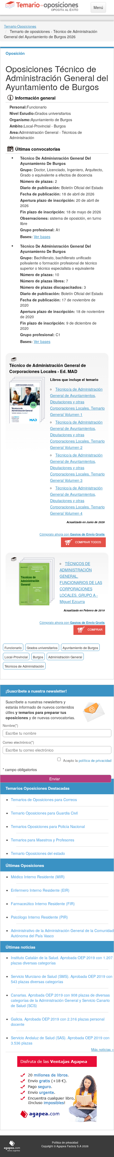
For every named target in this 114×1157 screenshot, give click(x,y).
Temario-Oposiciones (20, 26)
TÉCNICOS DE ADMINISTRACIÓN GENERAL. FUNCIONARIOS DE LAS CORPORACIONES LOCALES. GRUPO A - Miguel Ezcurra (81, 582)
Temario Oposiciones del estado (38, 853)
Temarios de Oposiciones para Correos (44, 799)
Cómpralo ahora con (72, 534)
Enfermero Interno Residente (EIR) (40, 890)
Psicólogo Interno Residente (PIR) (39, 917)
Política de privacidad (65, 1142)
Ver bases (42, 236)
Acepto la (87, 760)
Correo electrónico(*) (18, 742)
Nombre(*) (10, 725)
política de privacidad (95, 760)
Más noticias (101, 1049)
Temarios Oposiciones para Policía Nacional (48, 826)
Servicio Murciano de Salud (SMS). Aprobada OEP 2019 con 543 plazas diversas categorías (61, 979)
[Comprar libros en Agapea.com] (89, 630)
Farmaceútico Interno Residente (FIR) (43, 903)
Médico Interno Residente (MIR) (38, 876)
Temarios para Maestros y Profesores (42, 839)
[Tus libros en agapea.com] (57, 1089)
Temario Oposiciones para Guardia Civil (44, 813)
